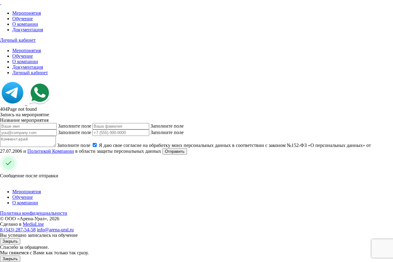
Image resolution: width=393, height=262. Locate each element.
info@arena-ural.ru (55, 229)
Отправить (175, 151)
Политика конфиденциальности (33, 213)
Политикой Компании (50, 151)
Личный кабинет (18, 40)
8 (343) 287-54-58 (18, 229)
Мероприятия (26, 13)
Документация (27, 29)
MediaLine (33, 224)
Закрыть (10, 241)
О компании (25, 24)
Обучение (22, 18)
